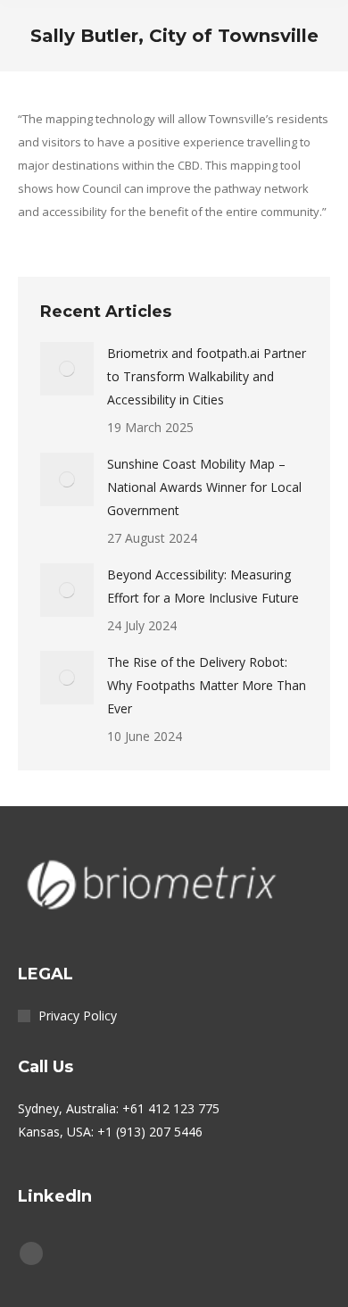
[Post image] (67, 368)
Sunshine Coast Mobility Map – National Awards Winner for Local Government (204, 487)
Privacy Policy (77, 1015)
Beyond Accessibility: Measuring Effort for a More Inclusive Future (203, 586)
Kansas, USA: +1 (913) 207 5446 (110, 1131)
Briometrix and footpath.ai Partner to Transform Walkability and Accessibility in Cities (206, 376)
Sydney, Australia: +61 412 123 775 (119, 1108)
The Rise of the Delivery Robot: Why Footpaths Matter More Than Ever (206, 685)
